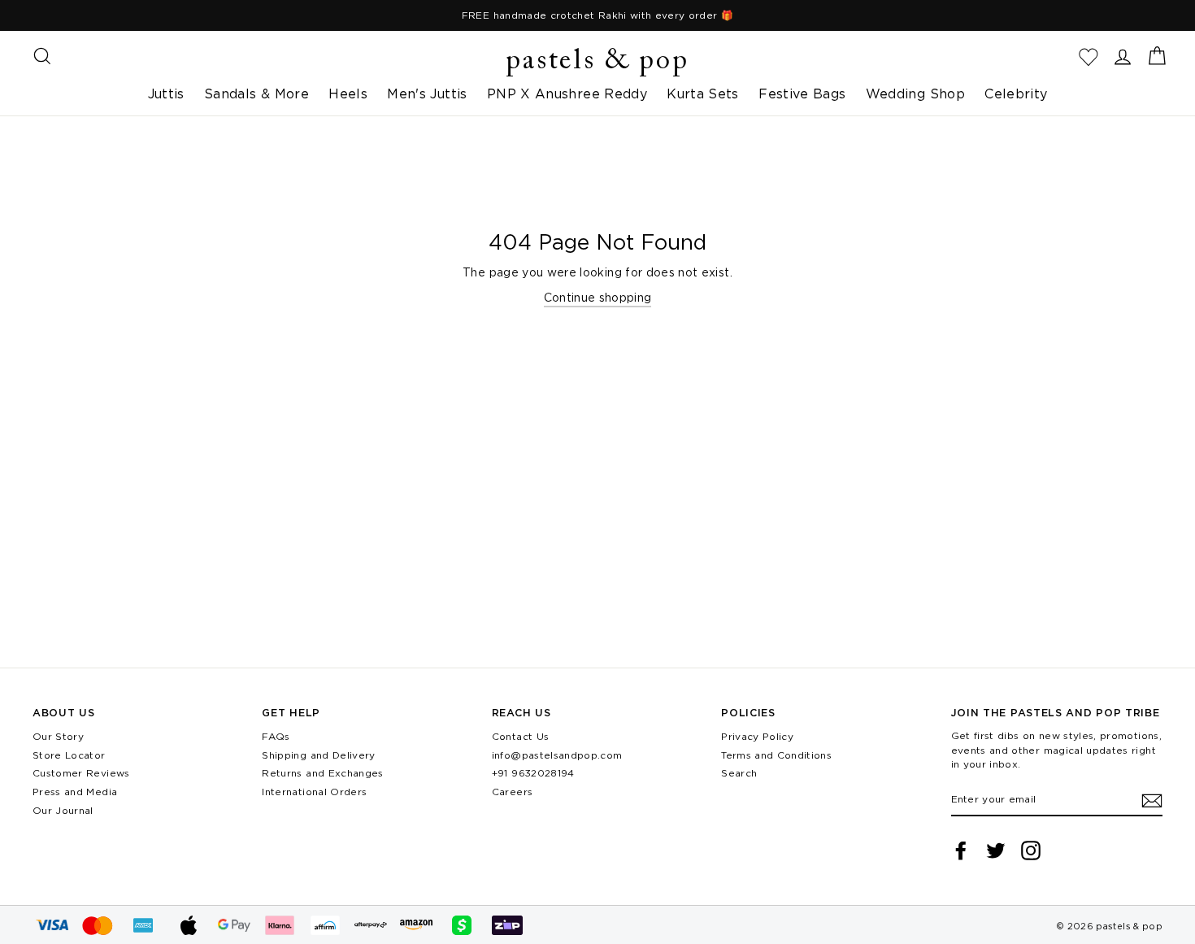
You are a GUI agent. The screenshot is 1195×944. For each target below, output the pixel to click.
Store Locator (69, 755)
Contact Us (521, 736)
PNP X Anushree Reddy (567, 93)
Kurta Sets (703, 93)
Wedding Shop (915, 93)
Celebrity (1015, 93)
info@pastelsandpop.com (557, 755)
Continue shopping (598, 297)
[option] (597, 15)
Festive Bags (801, 93)
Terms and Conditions (776, 755)
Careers (512, 791)
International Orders (314, 791)
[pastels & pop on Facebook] (961, 850)
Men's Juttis (427, 93)
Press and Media (75, 791)
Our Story (58, 736)
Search (739, 773)
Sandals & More (256, 93)
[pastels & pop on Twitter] (996, 850)
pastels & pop (597, 62)
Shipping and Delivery (318, 755)
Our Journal (63, 810)
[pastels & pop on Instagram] (1031, 850)
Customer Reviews (81, 773)
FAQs (275, 736)
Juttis (166, 93)
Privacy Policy (757, 736)
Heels (347, 93)
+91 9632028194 (533, 773)
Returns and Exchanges (322, 773)
